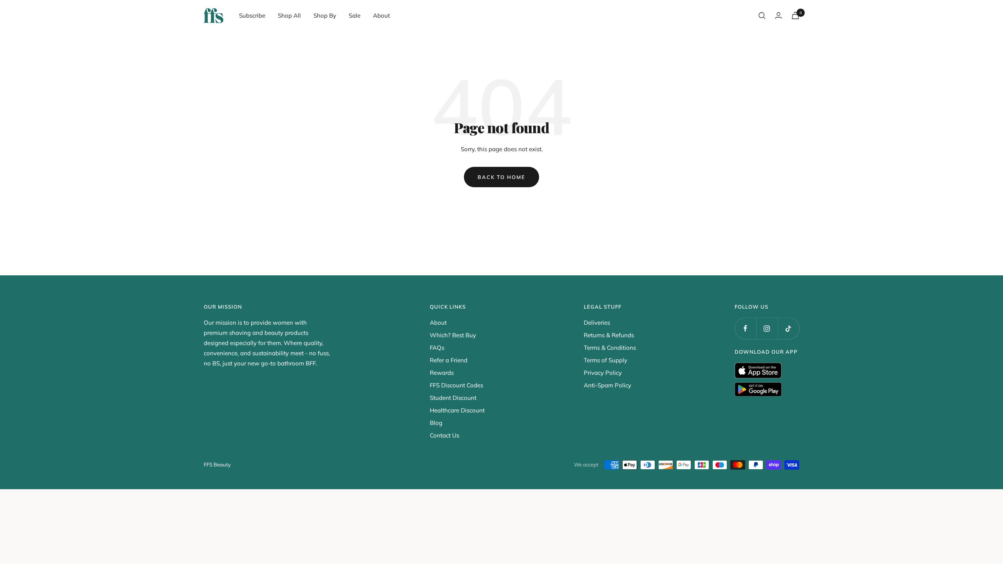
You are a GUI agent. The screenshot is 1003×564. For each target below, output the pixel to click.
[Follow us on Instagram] (767, 328)
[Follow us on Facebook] (745, 328)
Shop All (289, 15)
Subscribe (252, 15)
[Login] (778, 15)
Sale (354, 15)
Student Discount (453, 397)
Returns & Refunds (609, 335)
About (381, 15)
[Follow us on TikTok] (788, 328)
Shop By (324, 15)
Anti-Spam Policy (607, 385)
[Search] (762, 15)
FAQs (437, 347)
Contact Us (444, 435)
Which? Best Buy (453, 335)
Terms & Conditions (610, 347)
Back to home (501, 177)
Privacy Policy (603, 372)
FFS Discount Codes (456, 385)
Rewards (442, 372)
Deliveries (597, 322)
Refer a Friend (448, 360)
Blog (436, 423)
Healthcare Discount (457, 410)
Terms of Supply (605, 360)
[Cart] (795, 15)
